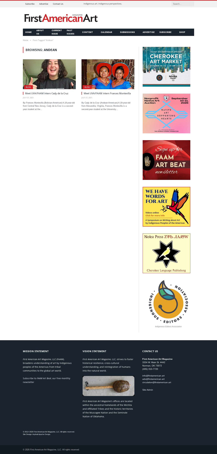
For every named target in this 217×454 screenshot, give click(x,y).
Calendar (106, 32)
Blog (28, 87)
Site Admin (147, 390)
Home (28, 32)
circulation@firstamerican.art (156, 382)
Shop (182, 32)
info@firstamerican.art (153, 375)
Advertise (43, 3)
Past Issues (70, 32)
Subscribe (29, 3)
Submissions (127, 32)
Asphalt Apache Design (41, 434)
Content (87, 32)
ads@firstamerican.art (153, 379)
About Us (40, 32)
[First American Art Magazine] (61, 18)
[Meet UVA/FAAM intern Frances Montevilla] (107, 74)
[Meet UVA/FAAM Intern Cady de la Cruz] (49, 74)
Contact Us (58, 3)
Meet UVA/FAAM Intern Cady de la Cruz (46, 93)
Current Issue (57, 32)
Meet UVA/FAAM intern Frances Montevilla (107, 93)
